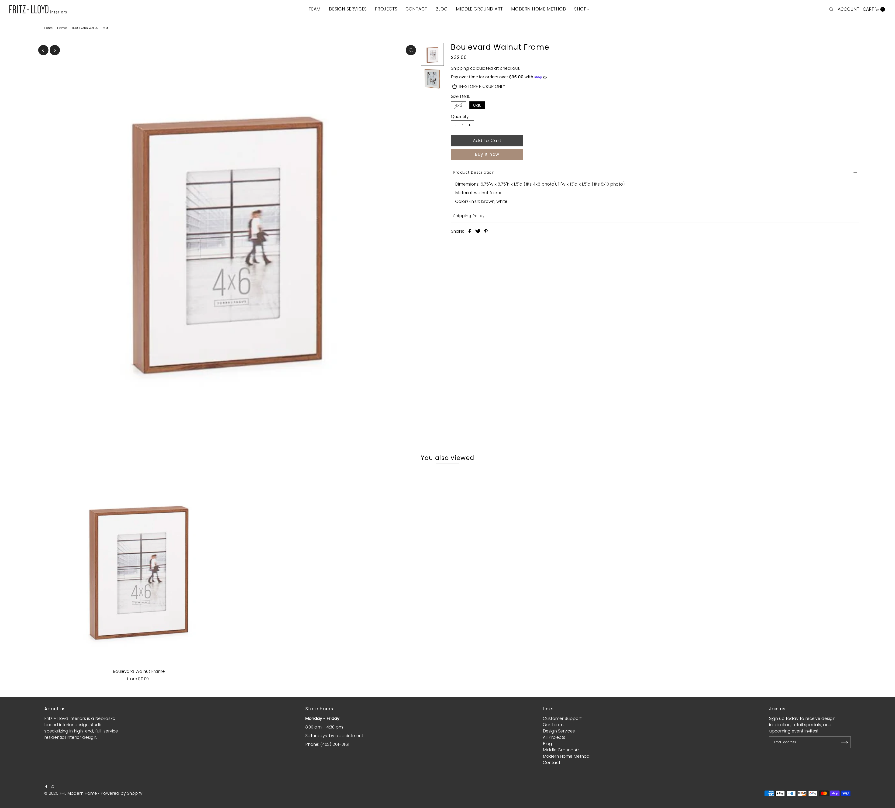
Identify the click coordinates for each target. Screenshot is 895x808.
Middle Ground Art (562, 750)
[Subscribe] (845, 742)
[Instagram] (52, 786)
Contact (551, 762)
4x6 (458, 105)
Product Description (474, 172)
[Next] (55, 50)
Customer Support (562, 718)
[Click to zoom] (411, 50)
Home (48, 28)
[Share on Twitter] (477, 231)
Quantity (460, 116)
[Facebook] (46, 786)
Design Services (559, 731)
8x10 (477, 105)
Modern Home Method (566, 756)
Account (848, 9)
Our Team (553, 725)
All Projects (554, 737)
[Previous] (43, 50)
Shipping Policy (469, 215)
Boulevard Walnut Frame (139, 671)
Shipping (460, 68)
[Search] (831, 9)
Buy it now (487, 154)
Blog (547, 743)
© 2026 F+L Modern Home (70, 793)
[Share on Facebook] (469, 231)
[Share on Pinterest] (485, 231)
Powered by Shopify (121, 793)
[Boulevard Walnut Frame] (138, 567)
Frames (62, 28)
